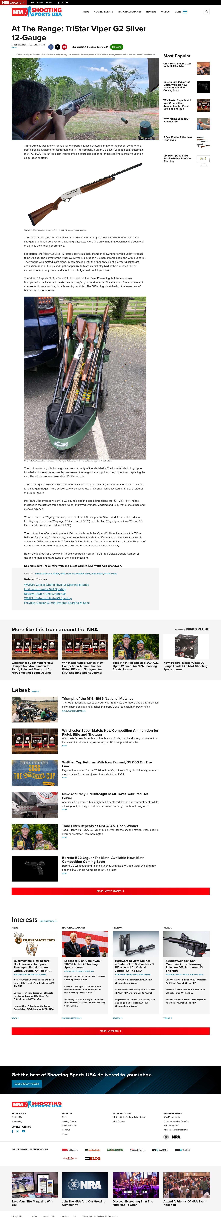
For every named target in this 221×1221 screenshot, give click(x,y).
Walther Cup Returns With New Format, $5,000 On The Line (107, 764)
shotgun (47, 573)
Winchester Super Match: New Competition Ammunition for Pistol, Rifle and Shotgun (110, 732)
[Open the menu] (185, 11)
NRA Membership (171, 1117)
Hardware (120, 974)
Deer (43, 974)
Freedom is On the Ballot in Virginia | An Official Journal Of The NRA (185, 991)
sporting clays (83, 573)
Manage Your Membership (175, 1129)
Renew (40, 2)
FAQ (75, 1216)
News (86, 11)
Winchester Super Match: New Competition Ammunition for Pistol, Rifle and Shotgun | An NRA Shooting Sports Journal (32, 667)
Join (32, 2)
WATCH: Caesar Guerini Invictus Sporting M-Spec (56, 584)
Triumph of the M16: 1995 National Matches (97, 698)
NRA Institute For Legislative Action (129, 1117)
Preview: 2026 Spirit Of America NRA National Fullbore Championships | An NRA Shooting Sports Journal (82, 989)
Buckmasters (20, 974)
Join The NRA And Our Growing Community (83, 1203)
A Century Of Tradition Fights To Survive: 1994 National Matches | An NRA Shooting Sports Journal (84, 1002)
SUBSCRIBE (27, 1083)
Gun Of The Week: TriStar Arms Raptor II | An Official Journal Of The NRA (186, 1001)
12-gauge (70, 573)
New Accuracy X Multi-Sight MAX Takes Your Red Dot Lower (105, 796)
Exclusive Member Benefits (176, 1121)
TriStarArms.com (51, 154)
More (34, 691)
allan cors (69, 971)
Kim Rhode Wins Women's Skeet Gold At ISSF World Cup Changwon (79, 566)
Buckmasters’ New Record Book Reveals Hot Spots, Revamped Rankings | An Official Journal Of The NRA (33, 965)
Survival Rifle (196, 974)
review (56, 573)
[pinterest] (64, 45)
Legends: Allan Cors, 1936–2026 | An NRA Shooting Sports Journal (83, 964)
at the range (110, 573)
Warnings (64, 1216)
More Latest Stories (122, 891)
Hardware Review (141, 974)
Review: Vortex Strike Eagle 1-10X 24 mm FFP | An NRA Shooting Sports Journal (135, 991)
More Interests (47, 921)
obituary (89, 971)
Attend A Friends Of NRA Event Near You (184, 1203)
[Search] (207, 11)
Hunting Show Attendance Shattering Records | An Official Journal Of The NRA (34, 1007)
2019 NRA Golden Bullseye (78, 541)
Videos (165, 11)
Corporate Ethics (48, 1216)
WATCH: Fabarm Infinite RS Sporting (48, 598)
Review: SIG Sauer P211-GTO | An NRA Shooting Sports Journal (133, 981)
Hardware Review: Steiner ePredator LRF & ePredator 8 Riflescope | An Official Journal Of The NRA (134, 965)
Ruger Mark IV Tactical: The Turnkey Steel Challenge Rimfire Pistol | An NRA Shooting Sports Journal (135, 1003)
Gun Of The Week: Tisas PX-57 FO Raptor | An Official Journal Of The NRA (186, 981)
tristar (38, 573)
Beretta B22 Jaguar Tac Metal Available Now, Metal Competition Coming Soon (103, 859)
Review (129, 974)
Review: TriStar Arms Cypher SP (45, 593)
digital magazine (79, 558)
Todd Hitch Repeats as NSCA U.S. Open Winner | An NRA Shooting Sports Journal (136, 666)
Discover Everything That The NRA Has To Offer (133, 1203)
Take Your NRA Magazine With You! (32, 1203)
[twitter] (57, 45)
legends (80, 971)
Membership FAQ (171, 1125)
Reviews (151, 11)
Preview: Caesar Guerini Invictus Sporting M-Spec (57, 602)
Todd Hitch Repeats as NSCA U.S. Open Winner (100, 826)
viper (62, 573)
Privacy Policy (17, 1216)
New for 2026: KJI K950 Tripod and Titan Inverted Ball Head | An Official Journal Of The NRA (34, 983)
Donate (48, 2)
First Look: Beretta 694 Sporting (45, 589)
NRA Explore (119, 1121)
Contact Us (17, 1117)
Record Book (34, 974)
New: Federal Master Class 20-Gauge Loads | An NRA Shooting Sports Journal (185, 666)
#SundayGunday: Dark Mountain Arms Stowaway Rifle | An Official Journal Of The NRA (184, 965)
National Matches (129, 11)
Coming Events (103, 11)
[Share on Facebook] (51, 45)
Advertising (17, 1121)
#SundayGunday (174, 974)
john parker (97, 573)
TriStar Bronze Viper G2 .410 (52, 545)
